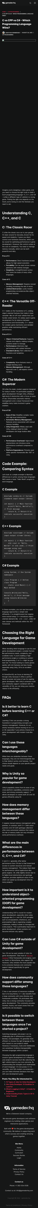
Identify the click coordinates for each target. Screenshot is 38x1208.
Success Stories (19, 1155)
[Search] (30, 3)
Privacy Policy (19, 1172)
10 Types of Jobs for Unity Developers (21, 1082)
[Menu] (35, 3)
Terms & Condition (12, 1205)
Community (19, 1150)
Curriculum (19, 1153)
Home (19, 1148)
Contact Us (19, 1174)
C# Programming (7, 34)
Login (19, 1158)
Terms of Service (19, 1169)
